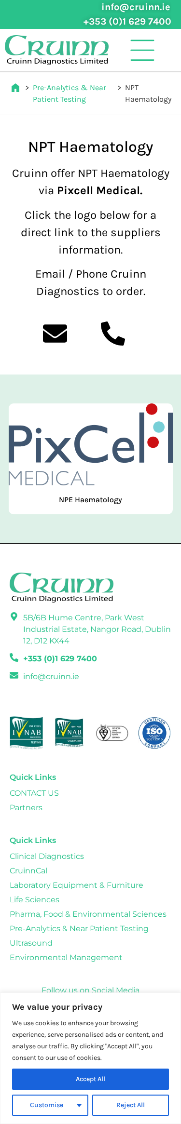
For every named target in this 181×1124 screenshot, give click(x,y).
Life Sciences (34, 899)
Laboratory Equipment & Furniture (76, 885)
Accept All (90, 1079)
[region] (90, 1058)
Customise (46, 1105)
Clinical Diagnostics (47, 856)
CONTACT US (34, 793)
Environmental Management (66, 957)
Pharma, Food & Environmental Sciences (88, 914)
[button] (142, 50)
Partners (26, 807)
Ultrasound (31, 943)
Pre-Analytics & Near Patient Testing (79, 928)
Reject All (130, 1105)
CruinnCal (28, 870)
